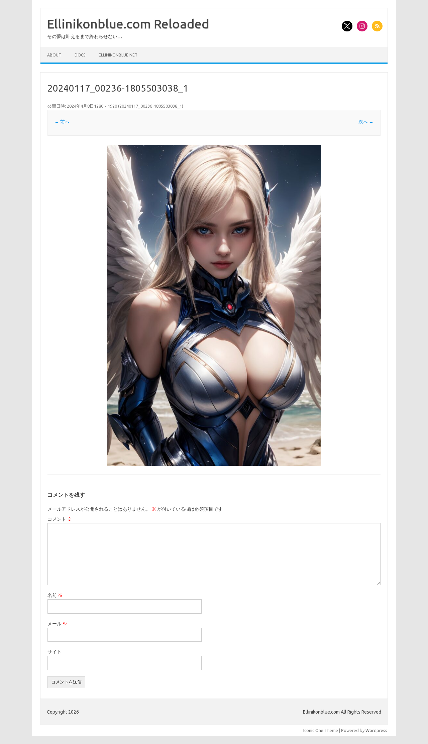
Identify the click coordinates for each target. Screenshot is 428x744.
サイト (54, 651)
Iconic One (313, 730)
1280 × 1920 (105, 106)
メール (57, 623)
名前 (55, 595)
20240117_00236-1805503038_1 (150, 106)
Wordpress (376, 730)
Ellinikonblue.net (118, 55)
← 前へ (62, 121)
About (54, 55)
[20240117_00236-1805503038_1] (214, 305)
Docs (80, 55)
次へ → (365, 121)
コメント (59, 519)
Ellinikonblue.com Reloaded (128, 24)
